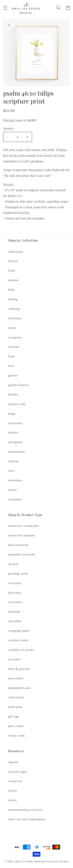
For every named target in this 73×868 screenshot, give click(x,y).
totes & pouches (19, 668)
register (13, 762)
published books (19, 688)
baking (13, 299)
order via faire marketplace (27, 819)
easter (12, 327)
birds (11, 270)
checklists (15, 621)
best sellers (16, 678)
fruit (11, 365)
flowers (13, 261)
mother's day (17, 404)
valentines (15, 480)
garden (13, 375)
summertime (16, 451)
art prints (14, 659)
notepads (14, 611)
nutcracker (15, 423)
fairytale (14, 346)
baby (11, 289)
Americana (15, 251)
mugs (12, 413)
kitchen (13, 394)
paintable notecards (21, 554)
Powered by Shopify (57, 861)
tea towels (15, 602)
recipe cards (16, 735)
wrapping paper (19, 630)
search (12, 790)
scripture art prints (21, 649)
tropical (13, 461)
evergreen (15, 337)
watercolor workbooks (23, 525)
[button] (5, 8)
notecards (14, 583)
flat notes (14, 592)
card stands (16, 697)
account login (17, 771)
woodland (15, 499)
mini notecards (18, 544)
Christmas (15, 318)
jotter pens (15, 706)
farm (11, 356)
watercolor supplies (21, 535)
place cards (16, 726)
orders (12, 800)
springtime (15, 442)
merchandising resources (25, 809)
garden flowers (18, 385)
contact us (15, 781)
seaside (13, 432)
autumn (13, 280)
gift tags (13, 716)
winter (12, 489)
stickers (13, 564)
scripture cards (18, 640)
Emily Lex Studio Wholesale (29, 861)
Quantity (8, 128)
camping (14, 308)
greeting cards (18, 573)
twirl (11, 470)
